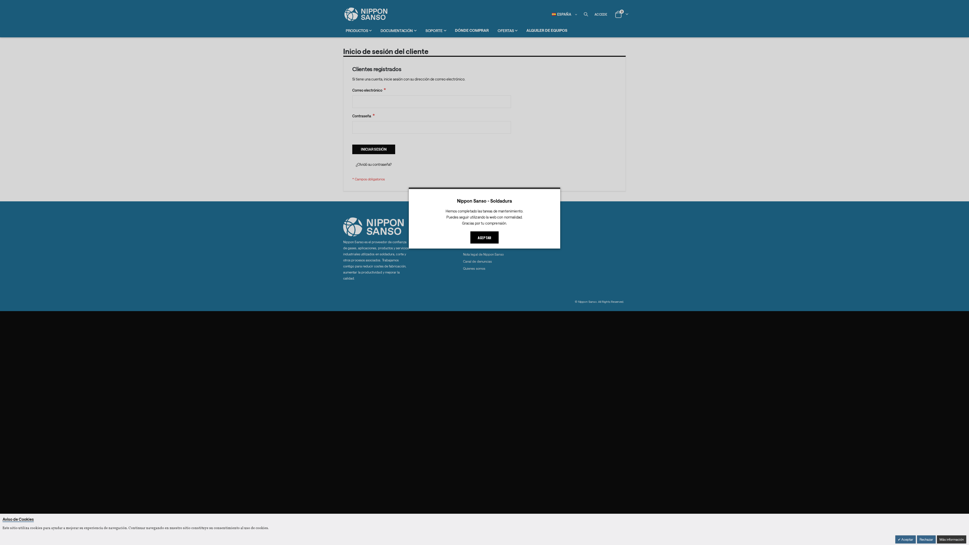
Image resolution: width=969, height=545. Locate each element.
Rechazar (926, 539)
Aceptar (907, 539)
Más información (951, 539)
